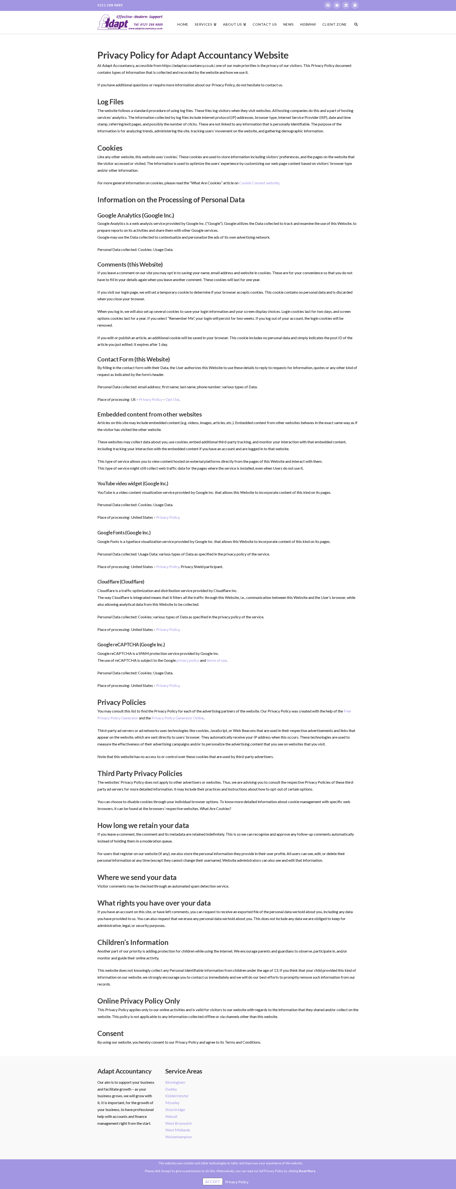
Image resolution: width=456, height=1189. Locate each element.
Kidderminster (177, 1095)
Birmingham (175, 1082)
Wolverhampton (178, 1136)
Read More (307, 1171)
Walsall (171, 1116)
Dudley (171, 1089)
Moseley (172, 1102)
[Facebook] (328, 5)
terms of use (217, 660)
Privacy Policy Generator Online (178, 718)
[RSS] (355, 5)
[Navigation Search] (354, 20)
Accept (212, 1181)
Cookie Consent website (259, 182)
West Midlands (177, 1130)
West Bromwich (178, 1123)
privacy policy (187, 660)
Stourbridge (175, 1109)
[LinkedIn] (346, 5)
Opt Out (172, 399)
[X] (337, 5)
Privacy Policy (150, 399)
